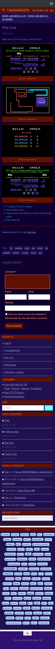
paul (27, 618)
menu (6, 593)
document (38, 539)
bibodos (7, 608)
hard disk (17, 598)
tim (44, 603)
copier (48, 588)
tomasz (39, 593)
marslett (45, 618)
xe (37, 549)
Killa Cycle (31, 232)
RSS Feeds (10, 364)
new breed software (41, 544)
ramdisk (24, 588)
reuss (32, 559)
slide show (38, 554)
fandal (39, 248)
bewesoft (42, 564)
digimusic (10, 554)
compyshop (14, 564)
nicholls (36, 578)
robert (45, 549)
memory (27, 544)
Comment (10, 271)
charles (37, 598)
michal (35, 608)
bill (33, 534)
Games (25, 388)
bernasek (34, 569)
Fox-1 (8, 472)
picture (37, 613)
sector (26, 578)
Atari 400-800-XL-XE (14, 16)
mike (20, 554)
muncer (25, 253)
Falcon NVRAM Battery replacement (34, 472)
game (7, 539)
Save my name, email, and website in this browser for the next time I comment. (26, 316)
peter (29, 549)
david (27, 248)
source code (44, 559)
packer (46, 578)
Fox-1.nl (9, 357)
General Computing (14, 396)
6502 (8, 598)
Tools (7, 388)
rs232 (21, 549)
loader (18, 574)
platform (19, 613)
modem (24, 534)
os (40, 534)
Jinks (7, 420)
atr (11, 248)
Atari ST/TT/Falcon (14, 392)
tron (40, 253)
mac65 (15, 534)
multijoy (16, 253)
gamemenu (10, 559)
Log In (8, 343)
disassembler (36, 588)
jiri (51, 603)
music (49, 593)
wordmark (46, 569)
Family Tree (11, 454)
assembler (49, 534)
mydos (9, 613)
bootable (18, 248)
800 (18, 578)
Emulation (36, 388)
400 (34, 574)
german (9, 578)
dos (23, 603)
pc (30, 603)
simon (33, 253)
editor (48, 539)
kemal (14, 603)
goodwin (6, 253)
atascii (48, 583)
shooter (23, 569)
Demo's (16, 388)
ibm (14, 593)
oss (24, 564)
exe (33, 248)
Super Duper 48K (26, 490)
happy (32, 564)
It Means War (12, 431)
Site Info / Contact (14, 372)
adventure (44, 623)
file (46, 248)
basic (47, 598)
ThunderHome (12, 350)
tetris (28, 613)
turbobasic (47, 608)
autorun (17, 539)
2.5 (40, 583)
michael (7, 583)
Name (8, 291)
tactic (28, 598)
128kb (19, 618)
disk (16, 584)
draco (27, 539)
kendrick (11, 549)
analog (10, 618)
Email (31, 291)
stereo (25, 583)
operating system (14, 623)
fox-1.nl (38, 640)
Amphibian (20, 497)
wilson (22, 593)
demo (10, 544)
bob (26, 574)
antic (6, 603)
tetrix (26, 623)
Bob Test (9, 442)
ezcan (49, 574)
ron (6, 588)
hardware (22, 559)
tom (34, 623)
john (35, 618)
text (33, 583)
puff (48, 554)
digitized (8, 574)
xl (18, 544)
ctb (41, 574)
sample (17, 608)
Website (9, 302)
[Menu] (51, 3)
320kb (47, 613)
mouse (14, 588)
